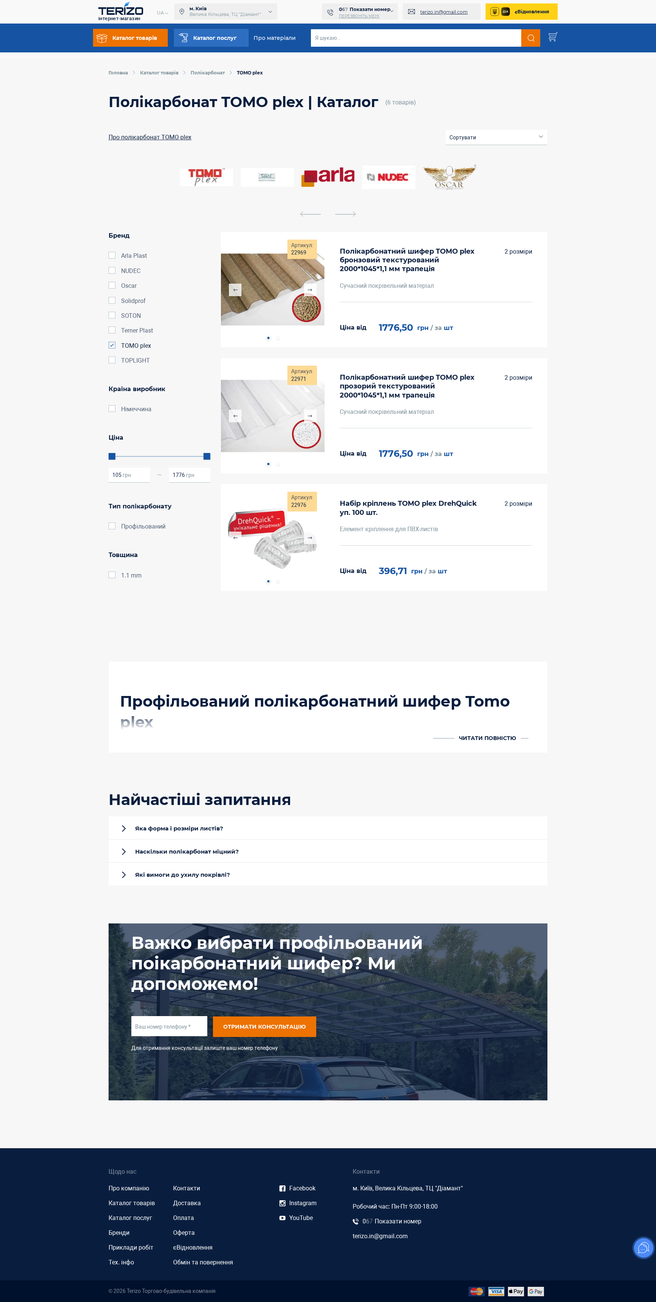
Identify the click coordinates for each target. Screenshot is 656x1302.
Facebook (302, 1188)
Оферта (184, 1232)
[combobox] (496, 137)
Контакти (186, 1188)
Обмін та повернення (203, 1262)
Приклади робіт (131, 1247)
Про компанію (129, 1188)
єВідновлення (532, 11)
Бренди (119, 1232)
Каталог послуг (130, 1218)
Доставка (187, 1203)
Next (310, 290)
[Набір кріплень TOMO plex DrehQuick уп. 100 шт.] (273, 537)
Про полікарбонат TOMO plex (150, 137)
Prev (235, 290)
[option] (328, 177)
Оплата (183, 1218)
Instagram (303, 1203)
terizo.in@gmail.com (444, 12)
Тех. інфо (121, 1262)
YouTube (301, 1218)
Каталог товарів (132, 1203)
